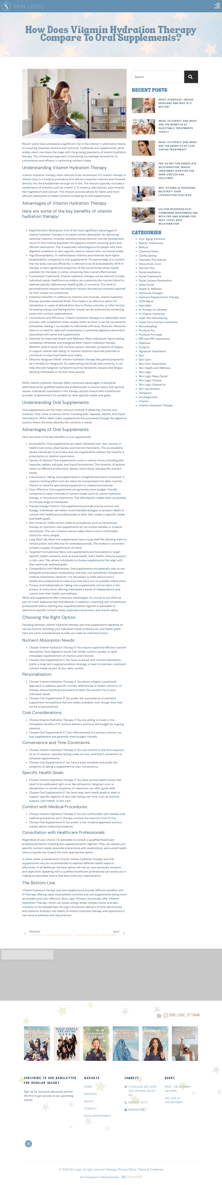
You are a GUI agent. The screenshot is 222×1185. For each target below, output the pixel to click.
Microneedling (148, 326)
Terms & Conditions (150, 1169)
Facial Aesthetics (150, 272)
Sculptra (144, 347)
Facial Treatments (150, 276)
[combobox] (157, 77)
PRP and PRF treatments (154, 339)
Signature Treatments (152, 351)
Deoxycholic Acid (150, 264)
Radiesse (144, 343)
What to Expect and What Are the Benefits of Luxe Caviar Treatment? (178, 146)
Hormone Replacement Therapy (159, 297)
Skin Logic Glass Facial (153, 376)
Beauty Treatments (151, 243)
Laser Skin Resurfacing (153, 318)
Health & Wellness (150, 289)
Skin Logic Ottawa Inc (152, 384)
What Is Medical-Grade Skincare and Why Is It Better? (176, 103)
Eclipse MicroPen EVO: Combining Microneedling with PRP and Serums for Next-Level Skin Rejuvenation (178, 216)
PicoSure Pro (147, 330)
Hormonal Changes (151, 293)
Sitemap (111, 1169)
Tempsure (145, 393)
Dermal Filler (147, 268)
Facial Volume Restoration (155, 280)
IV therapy (29, 894)
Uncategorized (148, 397)
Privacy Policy (127, 1169)
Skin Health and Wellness (154, 368)
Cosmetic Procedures (152, 260)
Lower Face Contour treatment (158, 322)
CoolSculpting (147, 255)
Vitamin (144, 401)
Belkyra (143, 247)
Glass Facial (146, 284)
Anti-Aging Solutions (152, 239)
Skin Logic (145, 372)
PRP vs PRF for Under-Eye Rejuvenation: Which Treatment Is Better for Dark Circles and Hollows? (178, 171)
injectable (145, 305)
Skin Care (145, 359)
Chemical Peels (148, 251)
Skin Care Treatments (152, 364)
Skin (141, 355)
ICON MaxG (146, 301)
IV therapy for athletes (153, 309)
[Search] (191, 77)
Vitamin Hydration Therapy (156, 405)
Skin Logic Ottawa (150, 380)
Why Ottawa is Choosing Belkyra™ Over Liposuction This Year (177, 191)
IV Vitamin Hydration (152, 314)
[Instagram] (28, 1143)
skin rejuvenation (149, 389)
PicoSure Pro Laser (150, 334)
